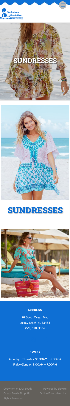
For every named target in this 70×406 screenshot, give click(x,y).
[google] (46, 339)
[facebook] (23, 339)
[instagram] (34, 339)
